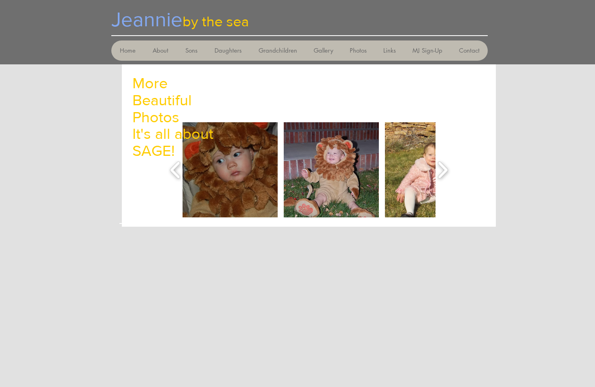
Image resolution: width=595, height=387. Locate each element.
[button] (230, 169)
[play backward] (175, 169)
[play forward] (443, 169)
